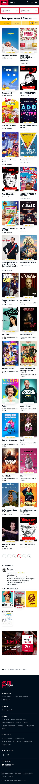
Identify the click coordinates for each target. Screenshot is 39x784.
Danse (3, 729)
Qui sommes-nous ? (7, 774)
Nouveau (17, 23)
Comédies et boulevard (8, 726)
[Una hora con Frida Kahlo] (7, 599)
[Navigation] (36, 2)
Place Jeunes (17, 741)
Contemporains (29, 726)
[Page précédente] (4, 556)
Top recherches (6, 745)
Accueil (4, 669)
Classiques (20, 726)
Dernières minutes (20, 738)
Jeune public (5, 720)
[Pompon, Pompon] (7, 618)
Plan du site (18, 774)
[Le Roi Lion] (31, 599)
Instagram (8, 754)
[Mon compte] (32, 2)
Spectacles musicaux (8, 723)
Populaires (6, 23)
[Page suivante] (29, 556)
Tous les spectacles (7, 710)
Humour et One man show (18, 720)
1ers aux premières (7, 738)
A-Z (25, 23)
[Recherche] (28, 2)
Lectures (18, 723)
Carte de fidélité (27, 741)
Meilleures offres (6, 741)
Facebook (3, 754)
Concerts (25, 723)
